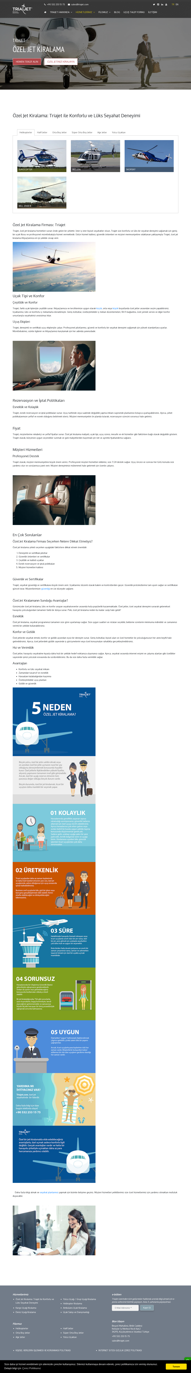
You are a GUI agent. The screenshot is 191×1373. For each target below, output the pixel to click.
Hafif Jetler (42, 132)
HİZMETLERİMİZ (84, 12)
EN (177, 4)
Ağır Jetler (102, 132)
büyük (115, 308)
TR (173, 4)
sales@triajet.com (79, 4)
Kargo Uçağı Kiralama (26, 1308)
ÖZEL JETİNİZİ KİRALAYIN (60, 61)
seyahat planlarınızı (49, 1192)
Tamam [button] (176, 1366)
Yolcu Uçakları (118, 132)
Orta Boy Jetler (59, 132)
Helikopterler (26, 132)
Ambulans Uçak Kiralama (75, 1308)
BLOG (117, 12)
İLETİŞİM (152, 12)
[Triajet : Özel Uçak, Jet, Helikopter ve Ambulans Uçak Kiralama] (22, 9)
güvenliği (45, 588)
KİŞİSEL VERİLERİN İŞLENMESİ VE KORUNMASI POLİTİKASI (43, 1350)
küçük (99, 308)
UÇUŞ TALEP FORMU (134, 12)
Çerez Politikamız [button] (31, 1368)
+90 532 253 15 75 (56, 4)
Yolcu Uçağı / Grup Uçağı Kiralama (79, 1299)
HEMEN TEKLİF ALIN (27, 61)
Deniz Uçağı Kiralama (26, 1312)
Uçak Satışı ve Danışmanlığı (76, 1312)
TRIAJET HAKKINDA (60, 12)
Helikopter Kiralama (72, 1303)
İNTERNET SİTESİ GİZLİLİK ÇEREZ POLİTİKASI (120, 1350)
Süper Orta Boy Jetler (82, 132)
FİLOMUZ (103, 12)
